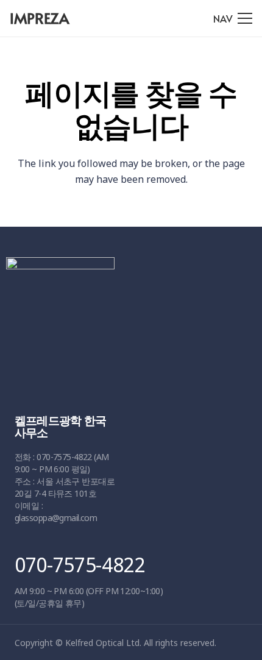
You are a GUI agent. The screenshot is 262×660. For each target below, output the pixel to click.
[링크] (126, 323)
